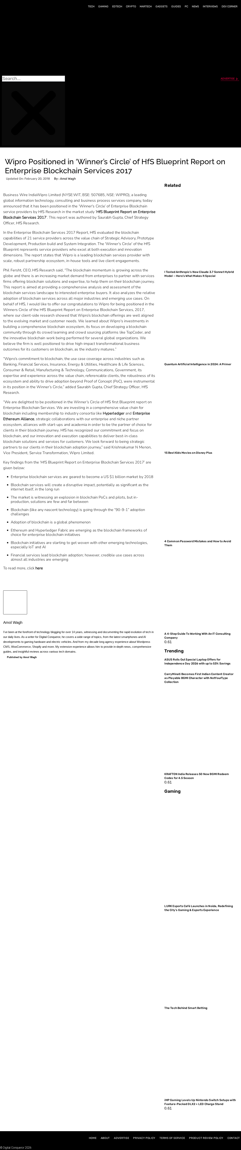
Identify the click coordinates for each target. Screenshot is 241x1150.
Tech (91, 6)
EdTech (117, 6)
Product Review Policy (206, 1138)
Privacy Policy (144, 1138)
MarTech (146, 6)
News (195, 6)
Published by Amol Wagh (22, 657)
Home (93, 1138)
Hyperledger (113, 413)
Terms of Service (172, 1138)
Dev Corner (229, 6)
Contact (233, 1138)
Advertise (121, 1138)
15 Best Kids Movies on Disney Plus (188, 452)
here (39, 568)
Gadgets (162, 6)
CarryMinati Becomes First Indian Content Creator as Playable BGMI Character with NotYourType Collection (198, 678)
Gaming (103, 6)
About (105, 1138)
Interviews (210, 6)
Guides (176, 6)
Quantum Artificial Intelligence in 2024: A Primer (197, 364)
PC (186, 6)
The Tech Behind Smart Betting (186, 1008)
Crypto (131, 6)
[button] (33, 43)
